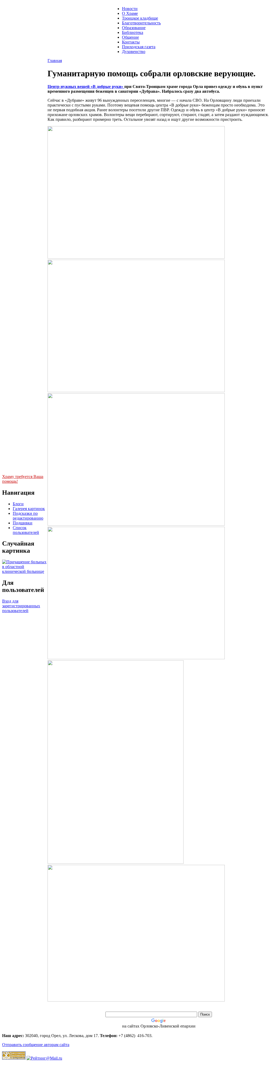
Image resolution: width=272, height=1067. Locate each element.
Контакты (131, 42)
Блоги (18, 504)
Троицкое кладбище (140, 18)
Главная (55, 60)
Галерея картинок (29, 508)
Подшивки (22, 523)
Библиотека (132, 32)
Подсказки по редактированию (28, 515)
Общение (130, 37)
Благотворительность (141, 23)
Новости (130, 8)
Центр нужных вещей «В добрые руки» (86, 86)
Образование (134, 27)
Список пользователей (26, 530)
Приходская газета (138, 47)
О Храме (130, 13)
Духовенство (133, 51)
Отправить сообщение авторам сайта (35, 1044)
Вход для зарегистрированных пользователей (21, 606)
